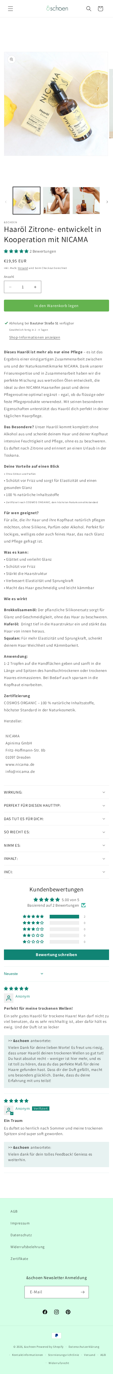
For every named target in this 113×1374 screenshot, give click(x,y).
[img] (16, 988)
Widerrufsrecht (59, 1363)
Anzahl (9, 276)
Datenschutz (21, 1235)
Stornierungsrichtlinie (63, 1355)
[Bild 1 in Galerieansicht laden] (26, 200)
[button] (10, 8)
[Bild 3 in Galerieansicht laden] (86, 200)
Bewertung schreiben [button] (56, 954)
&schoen (30, 1347)
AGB (14, 1211)
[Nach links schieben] (6, 202)
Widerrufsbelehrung (28, 1246)
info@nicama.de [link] (20, 771)
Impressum (20, 1223)
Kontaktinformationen (27, 1355)
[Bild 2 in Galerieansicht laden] (56, 200)
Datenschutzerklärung (84, 1347)
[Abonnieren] (83, 1292)
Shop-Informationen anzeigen (34, 337)
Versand (23, 268)
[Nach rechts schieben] (107, 202)
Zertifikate (19, 1258)
